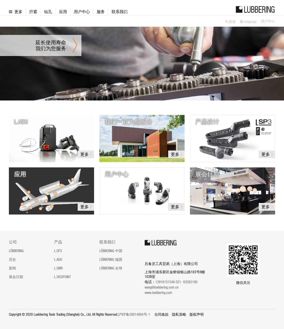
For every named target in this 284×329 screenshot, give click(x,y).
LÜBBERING (16, 251)
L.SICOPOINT (62, 277)
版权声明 (196, 314)
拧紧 (33, 11)
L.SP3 (58, 251)
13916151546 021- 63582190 (177, 282)
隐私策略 (179, 314)
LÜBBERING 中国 (110, 251)
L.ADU (58, 259)
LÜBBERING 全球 (110, 268)
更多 (18, 11)
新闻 (12, 268)
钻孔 (48, 11)
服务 (101, 11)
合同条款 (161, 314)
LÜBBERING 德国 (110, 259)
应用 (63, 11)
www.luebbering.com (158, 293)
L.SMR (58, 268)
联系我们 (120, 11)
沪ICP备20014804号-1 (134, 314)
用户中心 (82, 11)
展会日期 (16, 277)
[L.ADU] (51, 138)
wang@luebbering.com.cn (161, 287)
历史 (12, 259)
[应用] (51, 191)
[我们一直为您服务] (142, 138)
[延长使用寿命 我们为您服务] (142, 63)
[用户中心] (142, 191)
